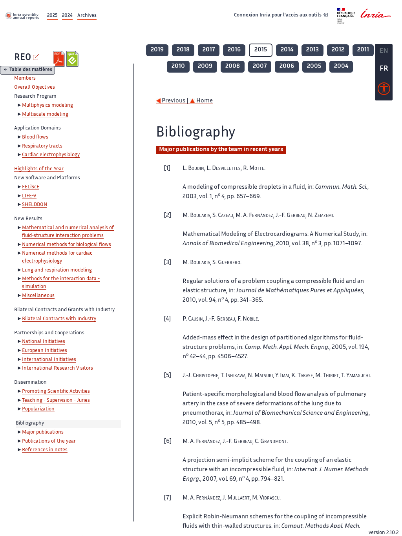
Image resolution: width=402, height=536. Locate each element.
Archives (87, 16)
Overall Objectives (34, 87)
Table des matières (30, 70)
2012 (338, 50)
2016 (234, 50)
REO (22, 58)
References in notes (45, 450)
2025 (52, 16)
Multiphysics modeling (47, 105)
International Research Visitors (57, 368)
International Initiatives (49, 359)
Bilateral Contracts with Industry (59, 319)
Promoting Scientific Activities (56, 391)
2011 (363, 50)
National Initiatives (43, 341)
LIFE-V (29, 196)
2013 (312, 50)
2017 (209, 50)
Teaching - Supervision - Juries (56, 400)
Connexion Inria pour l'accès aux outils (278, 15)
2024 (67, 16)
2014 (287, 50)
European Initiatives (44, 350)
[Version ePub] (73, 59)
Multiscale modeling (45, 114)
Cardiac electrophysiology (51, 155)
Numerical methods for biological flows (66, 244)
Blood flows (35, 137)
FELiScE (30, 187)
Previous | (175, 101)
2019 (157, 50)
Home (204, 101)
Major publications (43, 432)
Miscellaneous (38, 296)
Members (25, 78)
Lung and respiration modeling (57, 270)
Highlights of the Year (39, 169)
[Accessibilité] (384, 90)
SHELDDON (34, 204)
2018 (183, 50)
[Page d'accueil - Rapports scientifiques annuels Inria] (23, 15)
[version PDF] (60, 59)
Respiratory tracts (42, 146)
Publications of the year (49, 441)
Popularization (38, 409)
